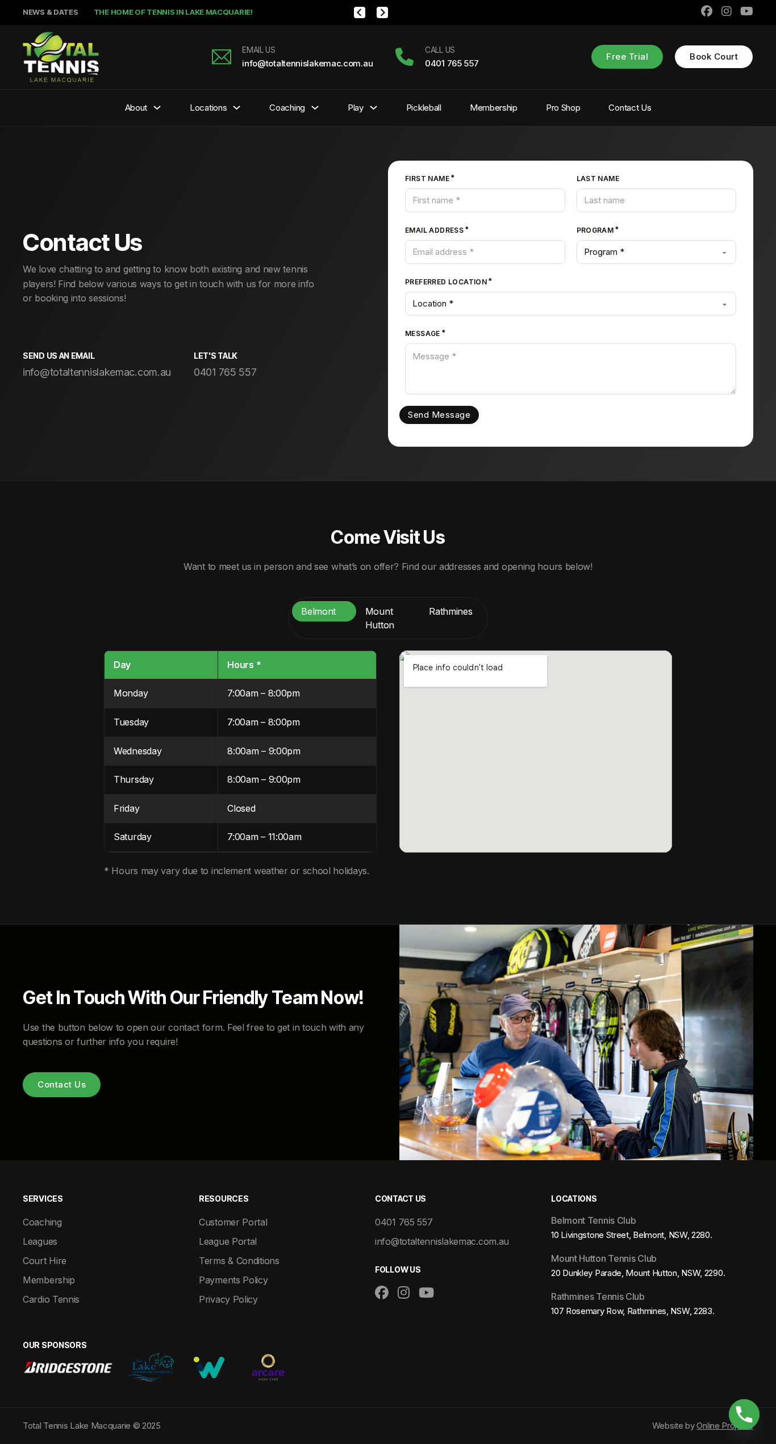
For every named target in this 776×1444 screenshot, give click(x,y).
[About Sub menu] (157, 107)
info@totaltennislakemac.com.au (97, 372)
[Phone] (744, 1414)
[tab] (324, 611)
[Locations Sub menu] (236, 107)
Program (595, 230)
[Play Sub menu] (373, 107)
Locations (208, 107)
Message (422, 333)
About (136, 107)
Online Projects (724, 1425)
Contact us (61, 1084)
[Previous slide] (359, 12)
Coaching (287, 107)
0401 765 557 (225, 372)
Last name (598, 178)
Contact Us (629, 107)
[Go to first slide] (382, 12)
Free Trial (627, 56)
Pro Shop (563, 107)
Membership (494, 107)
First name (427, 178)
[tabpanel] (388, 764)
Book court (714, 56)
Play (356, 107)
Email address (434, 230)
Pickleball (423, 107)
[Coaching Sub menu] (315, 107)
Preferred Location (446, 282)
